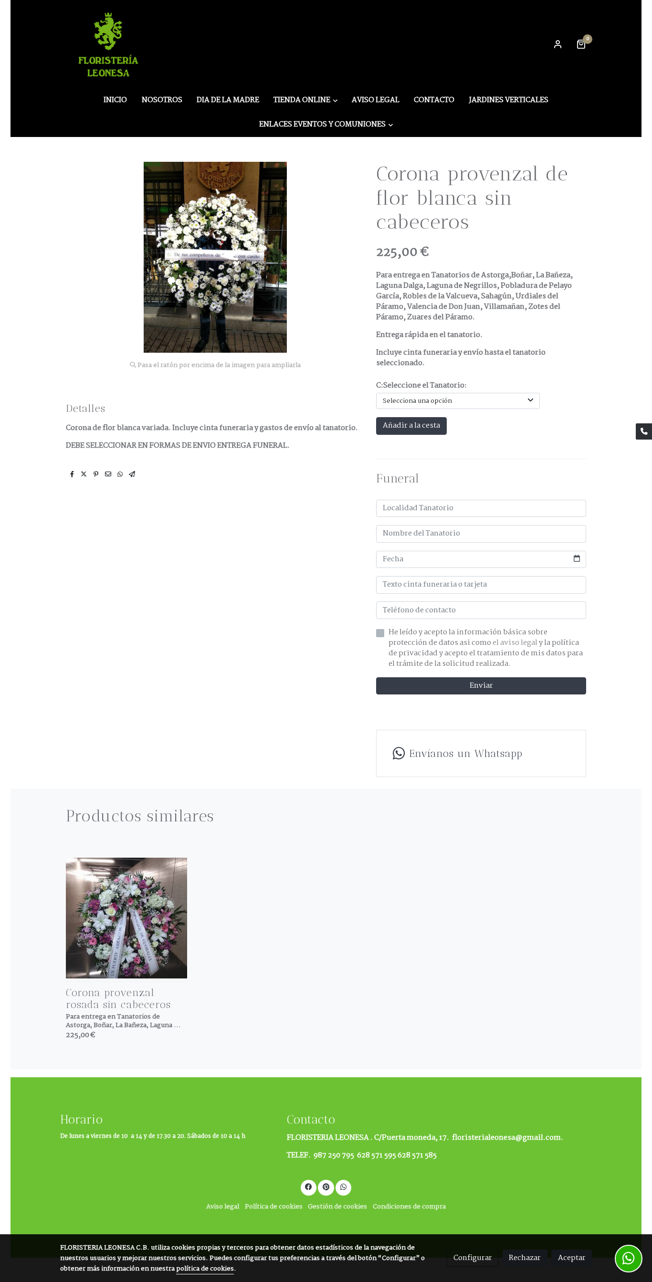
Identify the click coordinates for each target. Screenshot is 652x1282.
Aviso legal (222, 1207)
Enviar (481, 686)
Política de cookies (274, 1207)
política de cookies (205, 1269)
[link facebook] (308, 1186)
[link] (110, 44)
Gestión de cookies (337, 1207)
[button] (306, 100)
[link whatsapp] (344, 1186)
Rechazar (525, 1258)
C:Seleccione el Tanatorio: (421, 385)
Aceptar (572, 1258)
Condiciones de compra (409, 1207)
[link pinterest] (326, 1186)
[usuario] (558, 44)
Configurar (472, 1258)
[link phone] (644, 431)
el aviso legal (516, 643)
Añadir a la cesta (411, 425)
